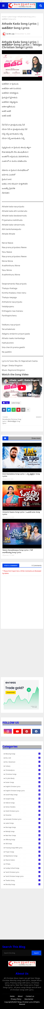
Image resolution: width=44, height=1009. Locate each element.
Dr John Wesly (22, 778)
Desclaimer (29, 999)
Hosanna (22, 815)
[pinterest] (27, 731)
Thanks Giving (22, 880)
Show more (36, 438)
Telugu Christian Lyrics (25, 1002)
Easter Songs (22, 782)
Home (4, 17)
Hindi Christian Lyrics (22, 811)
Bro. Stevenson (22, 762)
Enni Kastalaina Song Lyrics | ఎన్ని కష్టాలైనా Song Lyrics (21, 475)
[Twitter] (9, 410)
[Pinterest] (18, 410)
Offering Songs (22, 839)
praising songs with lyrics (22, 848)
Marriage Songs (22, 827)
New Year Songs (22, 835)
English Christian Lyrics (22, 786)
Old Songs (22, 843)
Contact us (30, 996)
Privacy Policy (16, 999)
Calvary (22, 766)
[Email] (23, 410)
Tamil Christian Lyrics (22, 872)
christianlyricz (22, 770)
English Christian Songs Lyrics (22, 790)
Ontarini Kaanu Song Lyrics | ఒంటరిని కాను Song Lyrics (21, 513)
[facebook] (36, 731)
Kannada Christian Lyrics (22, 819)
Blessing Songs (22, 754)
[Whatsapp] (13, 410)
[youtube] (17, 731)
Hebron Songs (22, 803)
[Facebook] (4, 410)
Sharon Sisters (22, 860)
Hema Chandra (22, 807)
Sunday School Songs (22, 868)
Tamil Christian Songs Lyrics (22, 876)
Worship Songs (22, 884)
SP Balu (22, 864)
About (20, 996)
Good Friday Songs (22, 795)
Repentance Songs (22, 856)
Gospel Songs (22, 799)
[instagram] (8, 731)
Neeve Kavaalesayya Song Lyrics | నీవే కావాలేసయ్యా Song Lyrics (17, 551)
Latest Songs (12, 17)
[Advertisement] (22, 654)
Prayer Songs (22, 852)
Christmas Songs (22, 774)
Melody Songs (22, 831)
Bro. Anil (22, 758)
